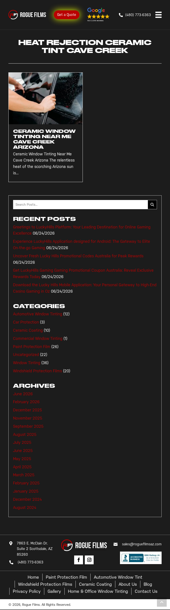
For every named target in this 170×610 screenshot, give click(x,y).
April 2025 (22, 467)
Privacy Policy (27, 591)
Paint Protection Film (31, 346)
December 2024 (27, 499)
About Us (128, 584)
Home (33, 577)
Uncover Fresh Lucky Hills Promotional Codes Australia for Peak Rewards (78, 256)
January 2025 (26, 491)
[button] (98, 15)
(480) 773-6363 (138, 15)
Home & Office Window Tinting (98, 591)
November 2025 (27, 418)
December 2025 (27, 410)
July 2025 (22, 442)
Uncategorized (26, 354)
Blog (148, 584)
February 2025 (26, 483)
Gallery (54, 591)
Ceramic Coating (28, 330)
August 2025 (25, 434)
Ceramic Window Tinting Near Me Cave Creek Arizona (44, 139)
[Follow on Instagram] (89, 559)
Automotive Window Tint (118, 577)
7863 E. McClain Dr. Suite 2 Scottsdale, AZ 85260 (34, 549)
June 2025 (23, 450)
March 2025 (24, 475)
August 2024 (24, 507)
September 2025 (28, 426)
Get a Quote (66, 15)
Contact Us (146, 591)
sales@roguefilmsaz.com (142, 544)
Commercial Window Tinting (37, 338)
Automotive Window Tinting (37, 314)
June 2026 (23, 394)
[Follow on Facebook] (78, 559)
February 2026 (26, 401)
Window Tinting (26, 362)
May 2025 (22, 458)
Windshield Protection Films (37, 371)
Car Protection (26, 322)
